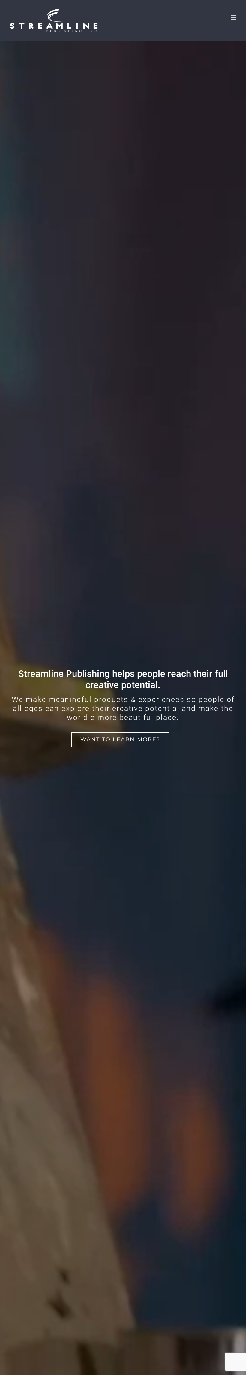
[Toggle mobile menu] (234, 17)
